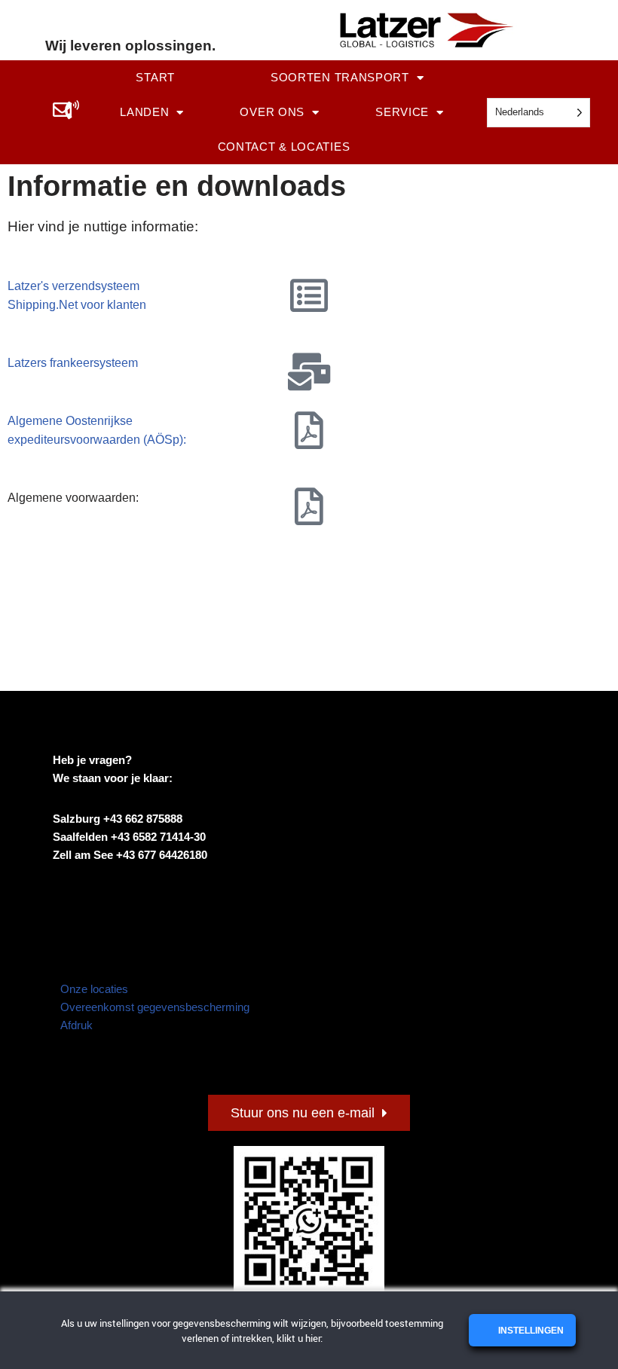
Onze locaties (94, 988)
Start (155, 77)
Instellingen (530, 1330)
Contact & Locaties (284, 146)
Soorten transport (340, 77)
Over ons (272, 111)
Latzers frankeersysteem (73, 362)
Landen (144, 111)
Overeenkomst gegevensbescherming (154, 1007)
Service (402, 111)
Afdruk (76, 1025)
